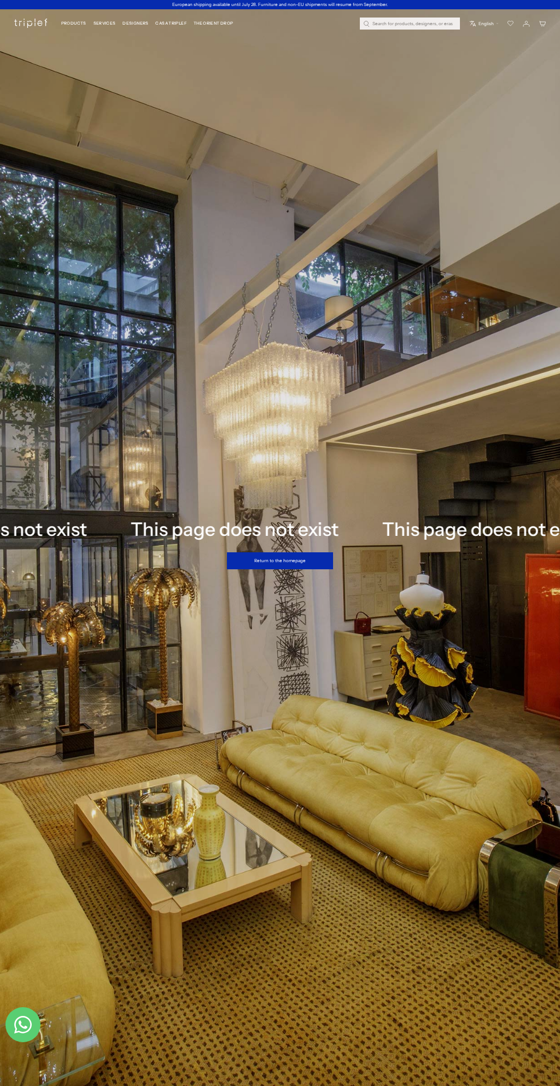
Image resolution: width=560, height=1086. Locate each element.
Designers (135, 23)
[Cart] (542, 23)
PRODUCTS (73, 23)
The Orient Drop (214, 23)
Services (105, 23)
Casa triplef (170, 23)
